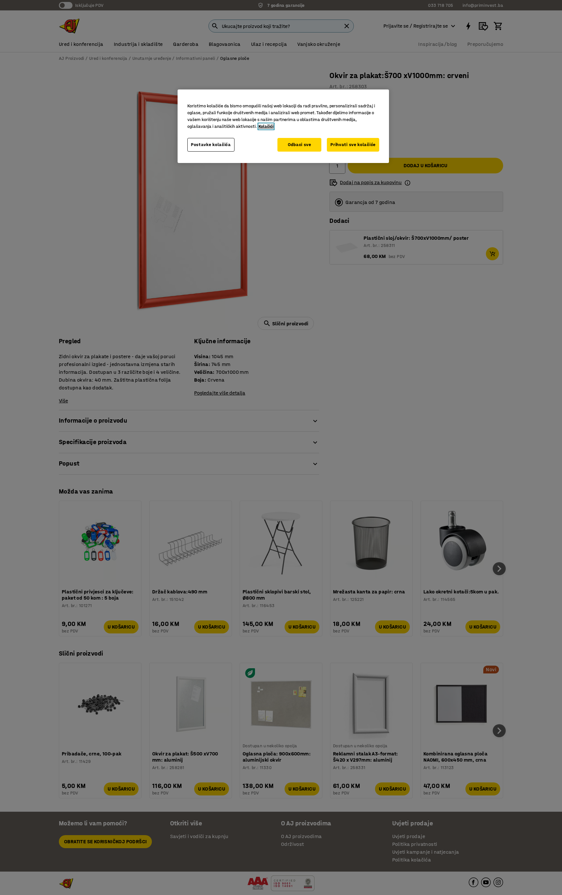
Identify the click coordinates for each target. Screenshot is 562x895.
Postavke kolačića (211, 144)
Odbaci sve (299, 144)
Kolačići (266, 126)
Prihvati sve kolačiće (353, 144)
